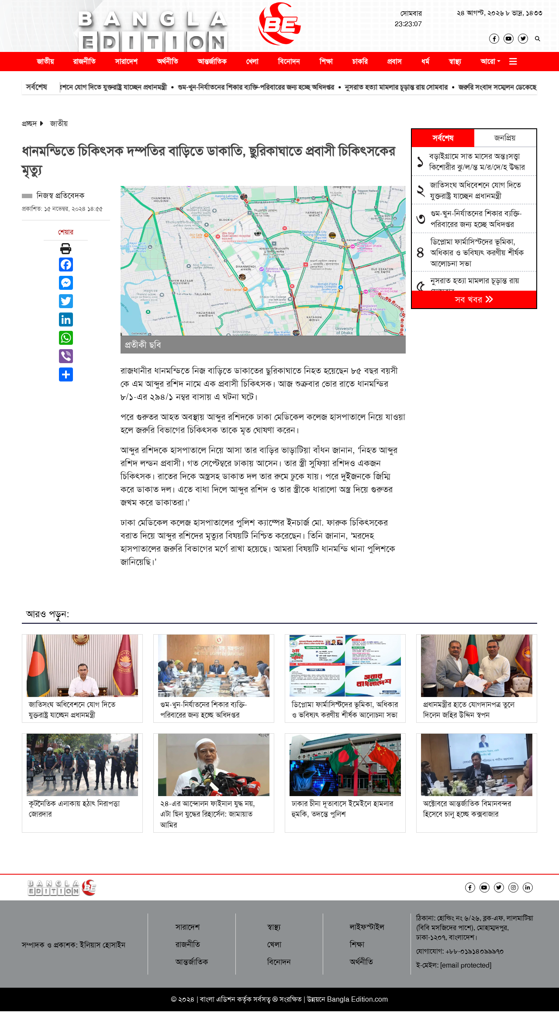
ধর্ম (425, 61)
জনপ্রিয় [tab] (505, 138)
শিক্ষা (326, 61)
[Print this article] (65, 248)
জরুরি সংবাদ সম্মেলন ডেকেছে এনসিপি (484, 87)
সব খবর (470, 299)
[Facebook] (496, 39)
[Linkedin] (530, 888)
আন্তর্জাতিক (212, 61)
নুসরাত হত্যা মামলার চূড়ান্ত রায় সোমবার (371, 87)
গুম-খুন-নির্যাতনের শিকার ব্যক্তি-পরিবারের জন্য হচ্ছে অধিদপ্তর (231, 87)
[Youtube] (511, 39)
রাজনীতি (84, 61)
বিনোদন (289, 61)
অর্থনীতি (167, 61)
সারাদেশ (126, 61)
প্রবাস (394, 61)
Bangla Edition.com (357, 999)
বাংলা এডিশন (217, 999)
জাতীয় (45, 61)
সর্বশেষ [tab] (443, 138)
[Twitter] (525, 39)
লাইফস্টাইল (367, 927)
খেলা (252, 61)
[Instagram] (515, 888)
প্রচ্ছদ (29, 123)
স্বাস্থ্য (455, 61)
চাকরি (360, 61)
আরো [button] (488, 61)
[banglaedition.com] (279, 26)
